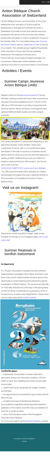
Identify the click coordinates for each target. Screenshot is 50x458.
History (13, 45)
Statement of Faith (31, 45)
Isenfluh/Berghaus (34, 421)
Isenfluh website (29, 297)
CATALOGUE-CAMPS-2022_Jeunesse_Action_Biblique (23, 168)
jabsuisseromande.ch (29, 95)
